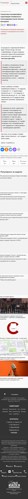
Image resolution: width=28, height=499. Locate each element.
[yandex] (8, 476)
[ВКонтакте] (8, 25)
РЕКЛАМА (14, 432)
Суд (19, 409)
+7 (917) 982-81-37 (14, 424)
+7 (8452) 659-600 (14, 427)
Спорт (10, 414)
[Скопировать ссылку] (17, 25)
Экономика (5, 411)
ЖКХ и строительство (14, 411)
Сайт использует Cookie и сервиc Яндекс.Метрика (14, 461)
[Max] (25, 472)
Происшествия (12, 409)
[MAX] (14, 25)
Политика (23, 409)
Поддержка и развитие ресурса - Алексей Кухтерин (14, 493)
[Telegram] (12, 25)
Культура (23, 411)
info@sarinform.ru (14, 430)
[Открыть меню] (26, 3)
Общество (5, 409)
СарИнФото (16, 414)
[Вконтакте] (9, 472)
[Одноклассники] (10, 25)
